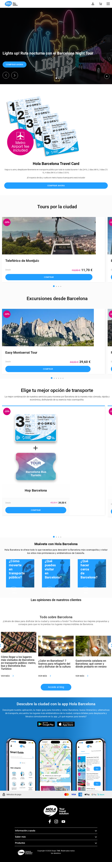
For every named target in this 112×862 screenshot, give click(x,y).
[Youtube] (61, 822)
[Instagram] (54, 822)
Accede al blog (56, 687)
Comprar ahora (56, 185)
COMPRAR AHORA (14, 64)
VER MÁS (14, 591)
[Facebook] (49, 822)
